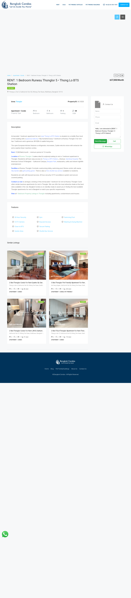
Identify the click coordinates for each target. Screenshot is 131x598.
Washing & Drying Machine (73, 222)
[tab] (117, 17)
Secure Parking (44, 226)
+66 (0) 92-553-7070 (111, 4)
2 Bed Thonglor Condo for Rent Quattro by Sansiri (27, 283)
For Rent (11, 88)
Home (47, 369)
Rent (57, 4)
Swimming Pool (69, 217)
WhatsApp (108, 146)
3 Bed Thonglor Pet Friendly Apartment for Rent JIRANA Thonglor (74, 283)
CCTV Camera (19, 222)
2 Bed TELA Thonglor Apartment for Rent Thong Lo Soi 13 (72, 331)
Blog (52, 369)
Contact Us (124, 5)
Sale (64, 4)
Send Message (100, 141)
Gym (40, 217)
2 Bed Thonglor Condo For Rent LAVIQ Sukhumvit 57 (27, 331)
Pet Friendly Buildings (93, 4)
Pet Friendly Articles (76, 4)
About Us (74, 369)
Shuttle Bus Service (46, 231)
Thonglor (19, 102)
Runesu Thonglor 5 (26, 156)
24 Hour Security (20, 217)
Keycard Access (45, 222)
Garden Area (19, 231)
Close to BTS (19, 226)
